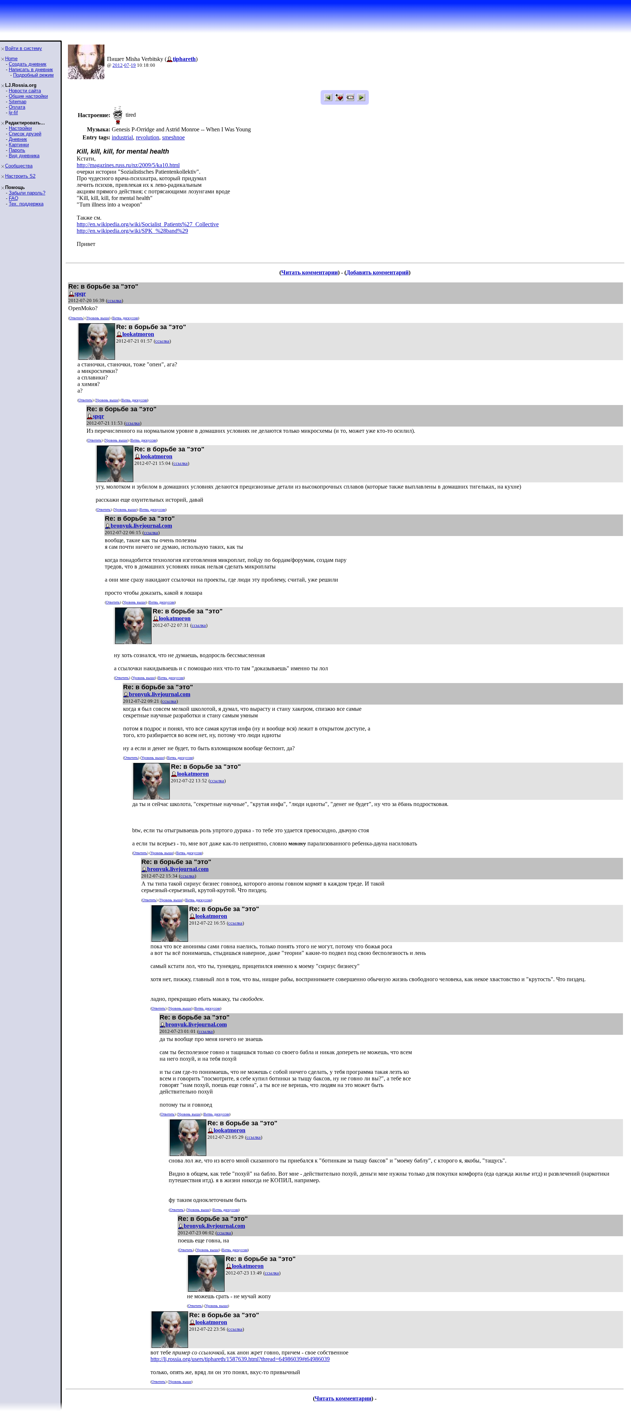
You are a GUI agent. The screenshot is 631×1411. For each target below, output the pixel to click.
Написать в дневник (31, 69)
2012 (117, 65)
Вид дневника (24, 155)
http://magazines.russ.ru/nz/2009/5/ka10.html (128, 165)
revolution (147, 137)
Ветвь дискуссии (125, 318)
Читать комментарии (309, 272)
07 (126, 65)
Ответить (76, 318)
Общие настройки (28, 96)
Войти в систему (23, 48)
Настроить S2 (20, 176)
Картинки (19, 144)
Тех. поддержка (26, 204)
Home (11, 58)
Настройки (20, 128)
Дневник (18, 139)
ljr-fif (13, 112)
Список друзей (25, 133)
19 (133, 65)
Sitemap (17, 101)
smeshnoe (173, 137)
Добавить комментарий (377, 272)
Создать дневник (27, 64)
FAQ (13, 198)
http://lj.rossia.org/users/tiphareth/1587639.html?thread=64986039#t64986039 (240, 1359)
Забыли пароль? (27, 193)
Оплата (17, 107)
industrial (122, 137)
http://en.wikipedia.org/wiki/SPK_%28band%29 (132, 231)
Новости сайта (25, 90)
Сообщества (18, 166)
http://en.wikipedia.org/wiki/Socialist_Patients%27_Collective (148, 224)
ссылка (114, 300)
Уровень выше (98, 318)
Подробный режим (33, 75)
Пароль (17, 150)
